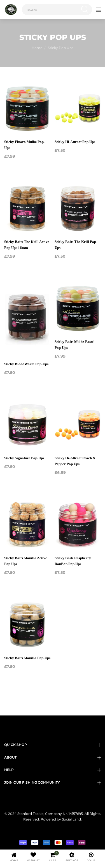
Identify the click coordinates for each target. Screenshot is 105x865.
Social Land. (71, 819)
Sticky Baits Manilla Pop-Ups (27, 658)
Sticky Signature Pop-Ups (24, 458)
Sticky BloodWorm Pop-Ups (26, 364)
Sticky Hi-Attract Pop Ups (75, 142)
